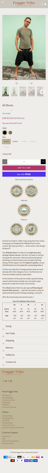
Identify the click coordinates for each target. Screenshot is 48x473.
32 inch (15, 141)
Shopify (35, 452)
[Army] (10, 132)
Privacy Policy (7, 423)
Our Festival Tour (8, 400)
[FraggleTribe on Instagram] (11, 384)
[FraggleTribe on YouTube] (6, 384)
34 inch (24, 141)
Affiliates (5, 405)
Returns (9, 347)
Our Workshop (7, 398)
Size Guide (6, 113)
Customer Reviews (9, 407)
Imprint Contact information (13, 428)
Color (4, 128)
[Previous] (17, 83)
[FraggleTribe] (24, 4)
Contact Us (11, 362)
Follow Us (10, 355)
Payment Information (10, 441)
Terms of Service (8, 425)
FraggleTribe (20, 452)
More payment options (24, 179)
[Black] (4, 132)
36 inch (33, 141)
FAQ (3, 439)
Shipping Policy (8, 418)
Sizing (8, 326)
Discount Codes (8, 443)
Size (3, 137)
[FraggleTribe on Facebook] (3, 384)
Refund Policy (7, 416)
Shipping (10, 340)
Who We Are (6, 395)
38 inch (6, 147)
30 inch (6, 141)
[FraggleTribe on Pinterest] (8, 384)
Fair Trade (10, 333)
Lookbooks (6, 402)
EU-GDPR (5, 421)
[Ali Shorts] (24, 47)
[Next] (31, 83)
